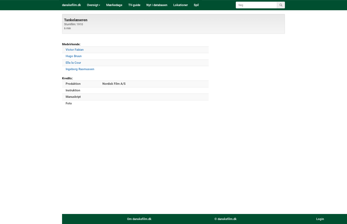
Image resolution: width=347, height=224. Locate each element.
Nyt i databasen (156, 5)
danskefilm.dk (71, 5)
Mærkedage (114, 5)
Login (320, 219)
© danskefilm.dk (225, 219)
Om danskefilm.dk (139, 219)
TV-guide (134, 5)
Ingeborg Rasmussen (80, 69)
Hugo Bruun (74, 56)
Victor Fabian (75, 49)
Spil (196, 5)
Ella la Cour (73, 63)
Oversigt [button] (92, 5)
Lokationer (180, 5)
